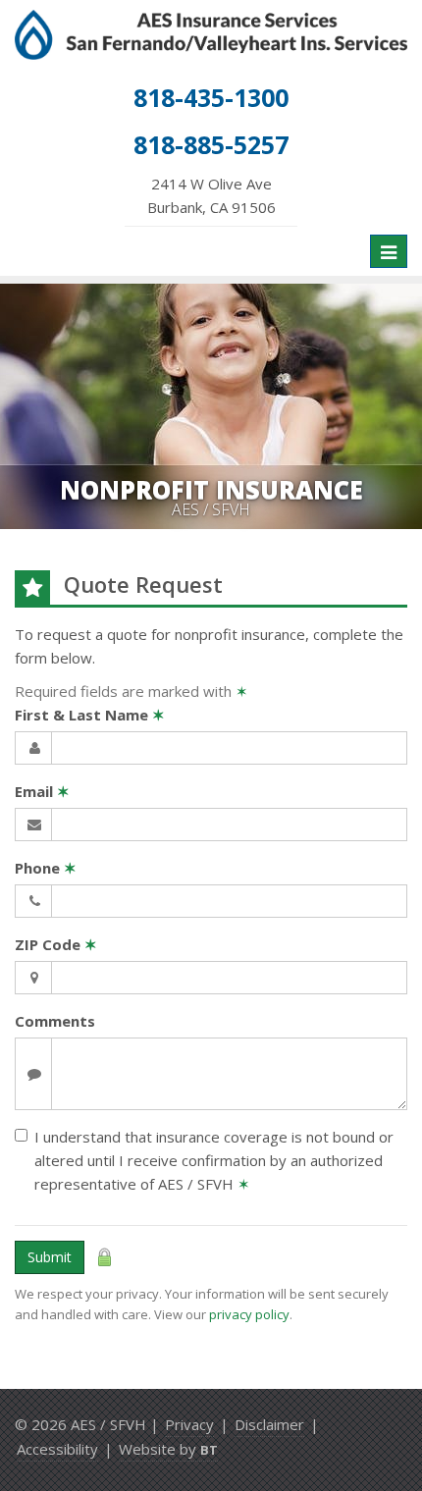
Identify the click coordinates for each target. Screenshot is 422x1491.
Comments (55, 1021)
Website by (168, 1449)
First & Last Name (90, 714)
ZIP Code (56, 944)
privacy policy (249, 1314)
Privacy (189, 1424)
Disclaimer (269, 1424)
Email (42, 791)
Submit (49, 1257)
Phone (46, 868)
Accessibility (57, 1449)
